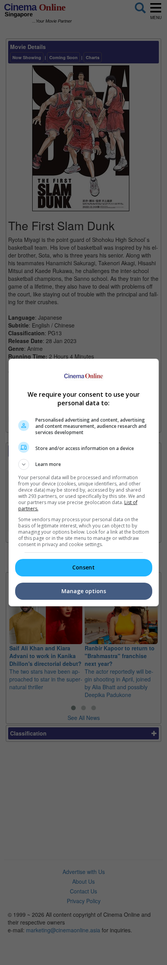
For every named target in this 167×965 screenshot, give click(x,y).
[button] (83, 464)
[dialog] (84, 482)
